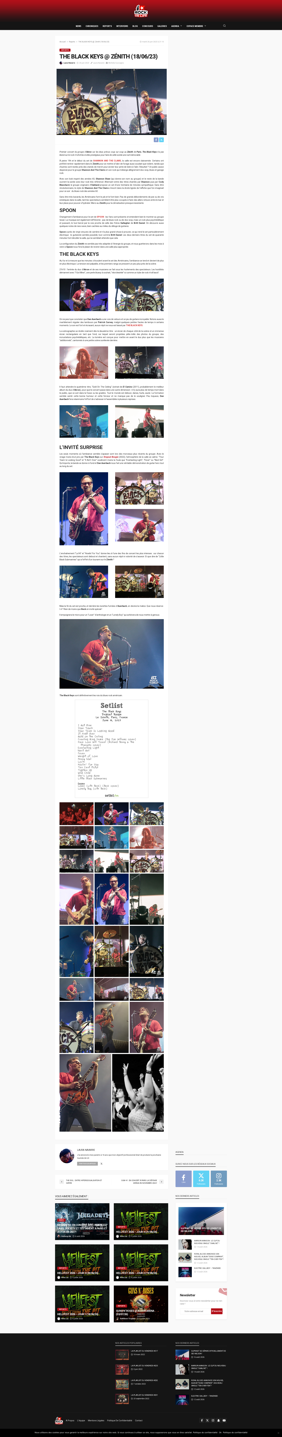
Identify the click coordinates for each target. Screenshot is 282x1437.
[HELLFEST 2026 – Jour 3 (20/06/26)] (82, 1262)
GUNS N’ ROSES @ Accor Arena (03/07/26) (135, 1312)
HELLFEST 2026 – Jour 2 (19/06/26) (136, 1273)
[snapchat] (218, 1420)
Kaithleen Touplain (127, 1319)
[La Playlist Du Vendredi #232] (122, 1384)
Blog (135, 26)
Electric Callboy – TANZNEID (207, 1268)
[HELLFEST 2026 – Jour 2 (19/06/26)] (141, 1262)
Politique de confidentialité (119, 1420)
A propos (70, 1420)
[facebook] (201, 1420)
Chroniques (92, 26)
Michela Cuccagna (116, 63)
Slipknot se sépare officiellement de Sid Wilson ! (201, 1229)
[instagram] (212, 1420)
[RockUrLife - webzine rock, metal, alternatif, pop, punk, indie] (141, 11)
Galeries (162, 26)
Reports (107, 26)
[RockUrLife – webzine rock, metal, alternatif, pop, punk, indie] (59, 1420)
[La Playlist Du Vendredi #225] (122, 1369)
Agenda (175, 26)
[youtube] (224, 1420)
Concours (147, 26)
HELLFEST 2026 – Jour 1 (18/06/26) (77, 1314)
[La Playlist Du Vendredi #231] (122, 1399)
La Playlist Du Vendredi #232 (144, 1380)
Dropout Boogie (111, 457)
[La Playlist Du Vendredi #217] (122, 1355)
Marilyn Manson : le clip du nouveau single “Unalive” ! (207, 1242)
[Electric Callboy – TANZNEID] (185, 1272)
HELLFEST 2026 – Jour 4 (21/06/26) (136, 1231)
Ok (220, 1432)
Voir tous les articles (87, 1163)
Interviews (122, 26)
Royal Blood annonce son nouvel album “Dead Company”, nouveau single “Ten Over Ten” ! (209, 1256)
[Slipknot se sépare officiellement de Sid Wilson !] (201, 1221)
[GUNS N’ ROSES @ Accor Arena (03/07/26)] (141, 1304)
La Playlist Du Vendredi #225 (144, 1366)
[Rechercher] (224, 26)
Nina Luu (123, 1236)
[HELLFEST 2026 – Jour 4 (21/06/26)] (141, 1221)
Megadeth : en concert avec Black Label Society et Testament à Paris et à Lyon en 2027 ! (82, 1228)
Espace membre (195, 26)
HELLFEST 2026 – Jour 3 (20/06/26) (77, 1273)
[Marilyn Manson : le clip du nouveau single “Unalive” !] (185, 1244)
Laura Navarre (69, 63)
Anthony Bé (66, 1236)
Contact (138, 1420)
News (78, 26)
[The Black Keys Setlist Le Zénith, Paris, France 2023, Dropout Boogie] (111, 748)
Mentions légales (96, 1420)
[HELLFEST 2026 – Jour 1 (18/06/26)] (82, 1304)
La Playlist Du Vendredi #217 (144, 1351)
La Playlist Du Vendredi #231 (144, 1395)
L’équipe (81, 1420)
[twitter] (101, 1164)
